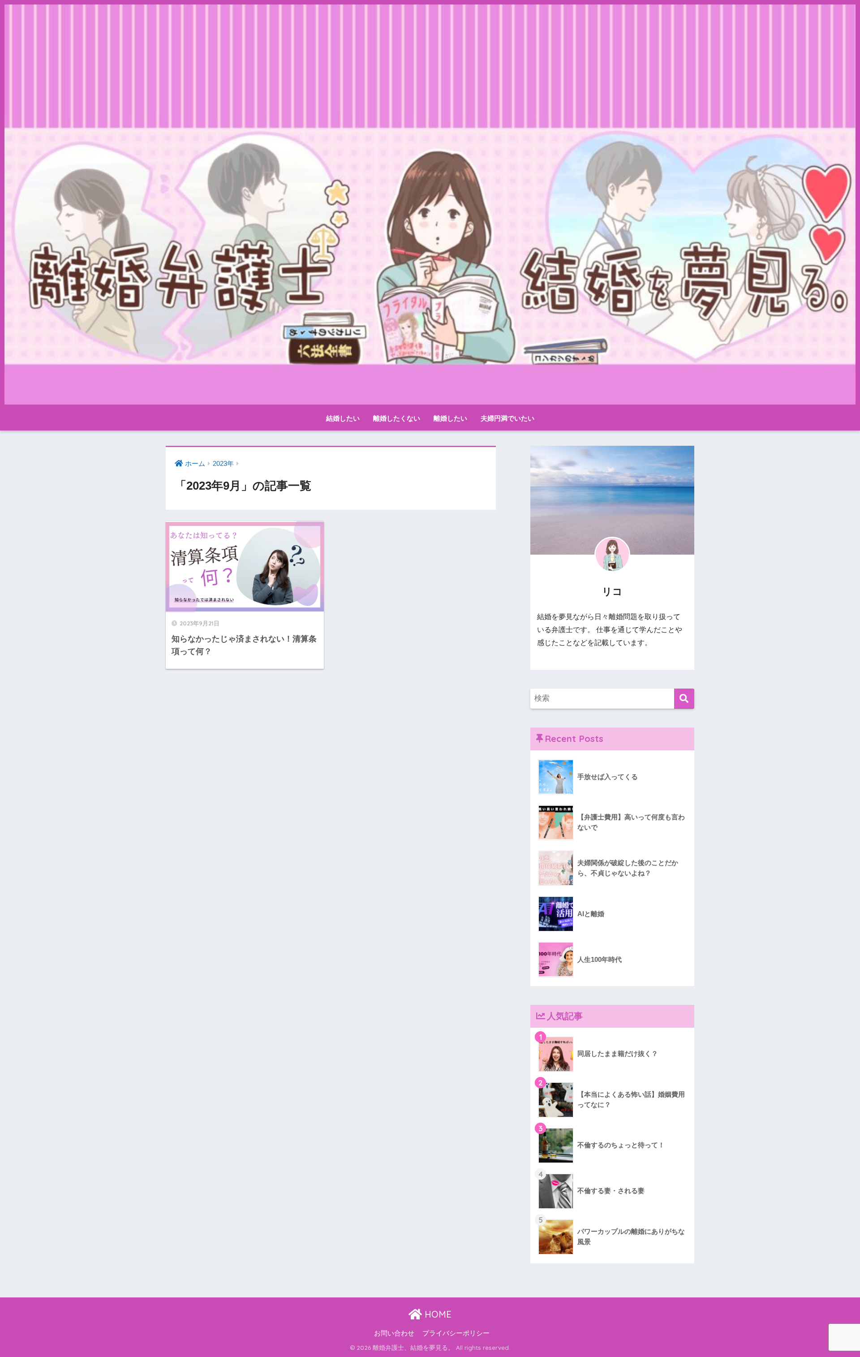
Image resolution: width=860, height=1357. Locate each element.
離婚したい (450, 418)
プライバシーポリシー (456, 1333)
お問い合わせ (394, 1333)
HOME (437, 1314)
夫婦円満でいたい (507, 418)
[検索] (684, 699)
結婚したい (343, 418)
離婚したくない (396, 418)
